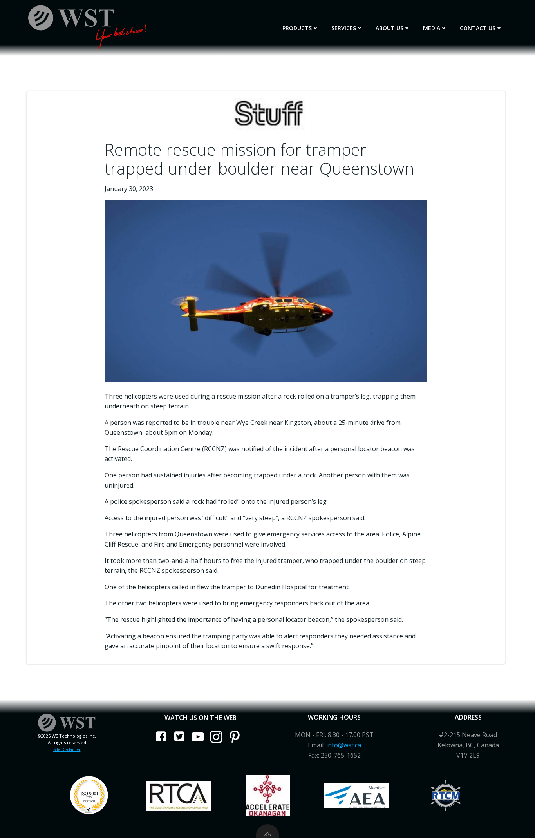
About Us (389, 28)
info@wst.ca (343, 745)
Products (297, 28)
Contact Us (477, 28)
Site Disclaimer (66, 749)
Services (343, 28)
